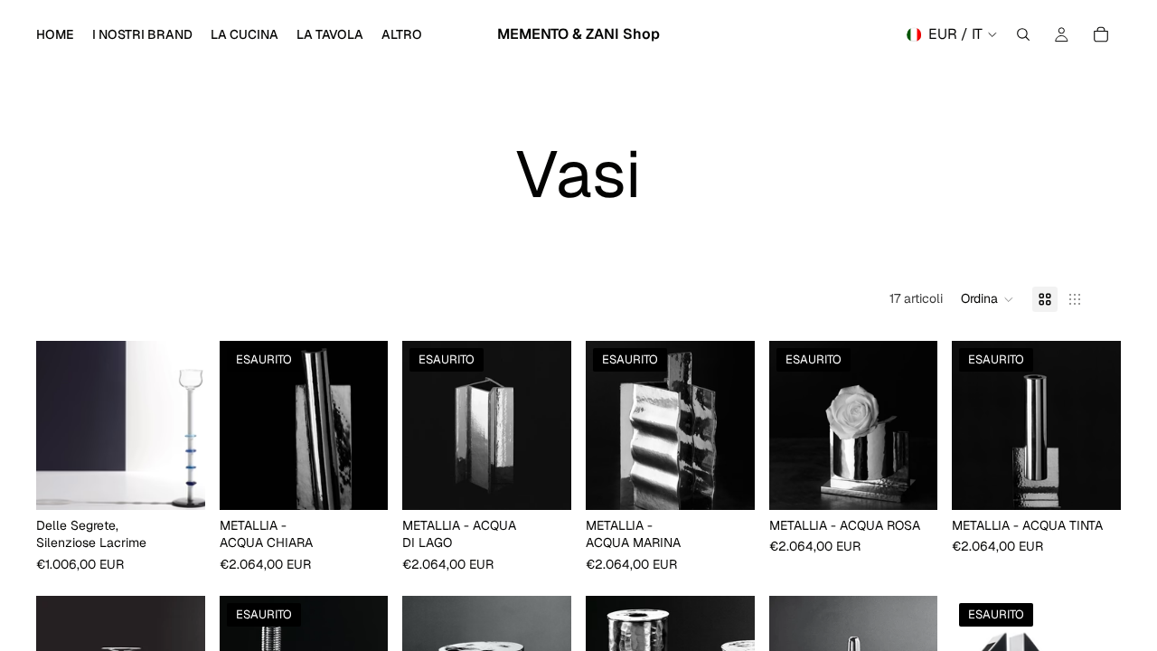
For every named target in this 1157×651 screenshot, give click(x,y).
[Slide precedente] (56, 425)
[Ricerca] (1023, 34)
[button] (987, 299)
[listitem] (401, 34)
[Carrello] (1101, 34)
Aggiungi (192, 481)
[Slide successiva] (185, 425)
